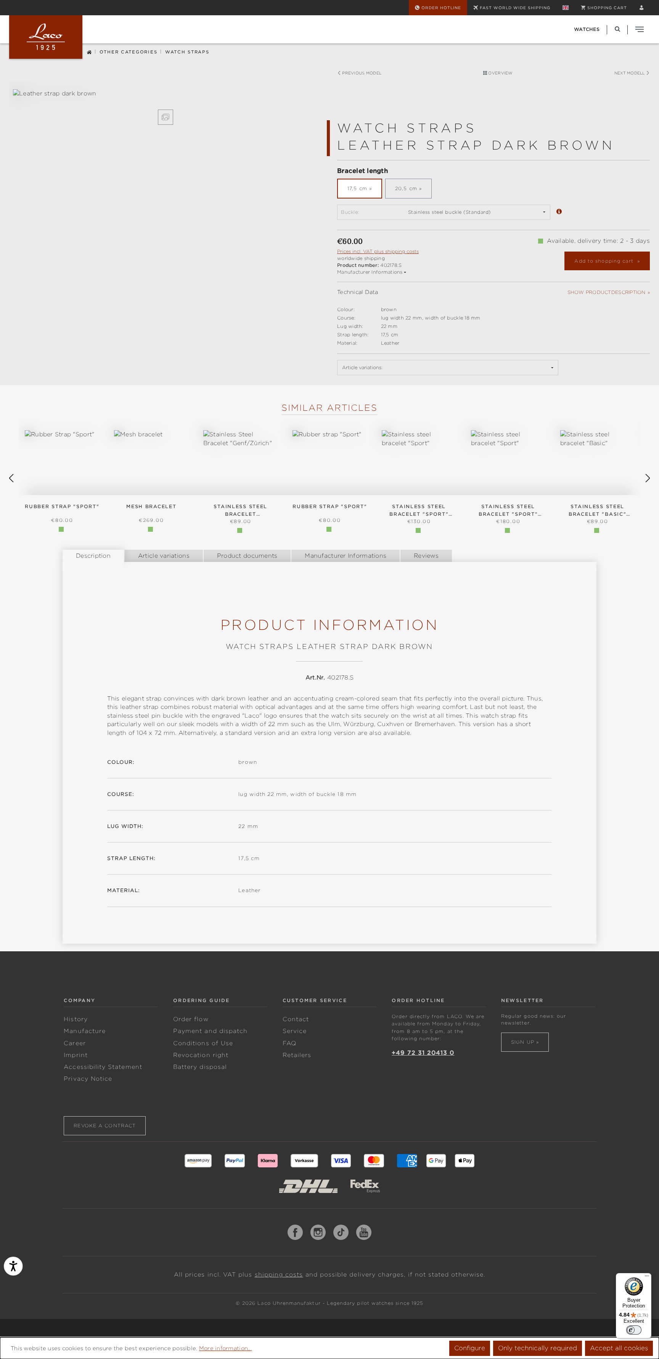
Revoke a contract (105, 1125)
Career (74, 1043)
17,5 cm (357, 188)
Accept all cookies (619, 1348)
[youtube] (363, 1232)
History (75, 1019)
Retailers (297, 1055)
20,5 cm (406, 188)
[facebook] (295, 1232)
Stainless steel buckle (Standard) (449, 212)
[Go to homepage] (46, 37)
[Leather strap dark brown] (165, 93)
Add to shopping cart (604, 261)
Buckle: (350, 212)
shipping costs (279, 1274)
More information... (225, 1348)
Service (295, 1031)
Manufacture (85, 1031)
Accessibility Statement (103, 1067)
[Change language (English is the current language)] (565, 7)
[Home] (89, 51)
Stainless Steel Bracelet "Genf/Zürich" (240, 511)
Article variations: (362, 367)
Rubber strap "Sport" (330, 506)
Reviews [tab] (426, 555)
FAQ (289, 1043)
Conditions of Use (203, 1043)
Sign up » (525, 1042)
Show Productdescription (606, 292)
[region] (166, 107)
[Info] (559, 212)
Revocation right (200, 1055)
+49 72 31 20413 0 (423, 1052)
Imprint (75, 1055)
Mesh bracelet (151, 506)
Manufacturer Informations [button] (370, 272)
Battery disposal (200, 1067)
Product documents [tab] (247, 555)
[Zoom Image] (165, 117)
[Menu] (646, 1277)
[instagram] (318, 1232)
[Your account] (641, 7)
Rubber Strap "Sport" (62, 506)
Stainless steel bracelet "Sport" (418, 510)
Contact (296, 1019)
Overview (499, 73)
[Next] (648, 478)
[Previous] (11, 478)
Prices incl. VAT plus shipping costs (378, 251)
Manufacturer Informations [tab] (345, 555)
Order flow (191, 1019)
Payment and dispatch (210, 1031)
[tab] (93, 556)
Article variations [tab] (164, 555)
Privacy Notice (88, 1078)
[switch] (633, 1330)
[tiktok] (341, 1232)
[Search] (617, 29)
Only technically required (537, 1348)
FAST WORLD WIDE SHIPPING (515, 7)
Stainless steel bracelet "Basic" (597, 510)
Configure (469, 1348)
